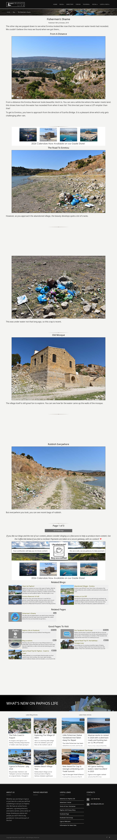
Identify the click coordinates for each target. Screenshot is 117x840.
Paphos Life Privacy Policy (67, 810)
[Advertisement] (58, 240)
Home (55, 4)
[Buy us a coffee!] (58, 550)
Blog (61, 4)
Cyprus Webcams (65, 821)
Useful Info (104, 4)
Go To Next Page (59, 530)
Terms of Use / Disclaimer (68, 806)
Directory (69, 4)
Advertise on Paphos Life (67, 799)
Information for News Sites (68, 825)
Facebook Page (64, 814)
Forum (78, 4)
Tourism (86, 4)
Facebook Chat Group (66, 818)
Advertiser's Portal (65, 802)
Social (94, 4)
